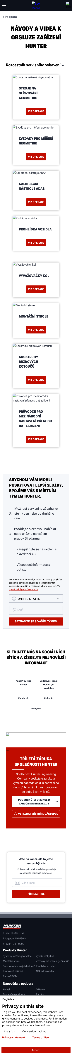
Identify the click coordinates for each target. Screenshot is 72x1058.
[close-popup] (68, 999)
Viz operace (36, 111)
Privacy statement (13, 1037)
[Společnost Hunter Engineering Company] (36, 5)
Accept (36, 1050)
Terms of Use (40, 1037)
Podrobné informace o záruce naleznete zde (34, 801)
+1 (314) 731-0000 (13, 943)
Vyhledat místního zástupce (38, 813)
